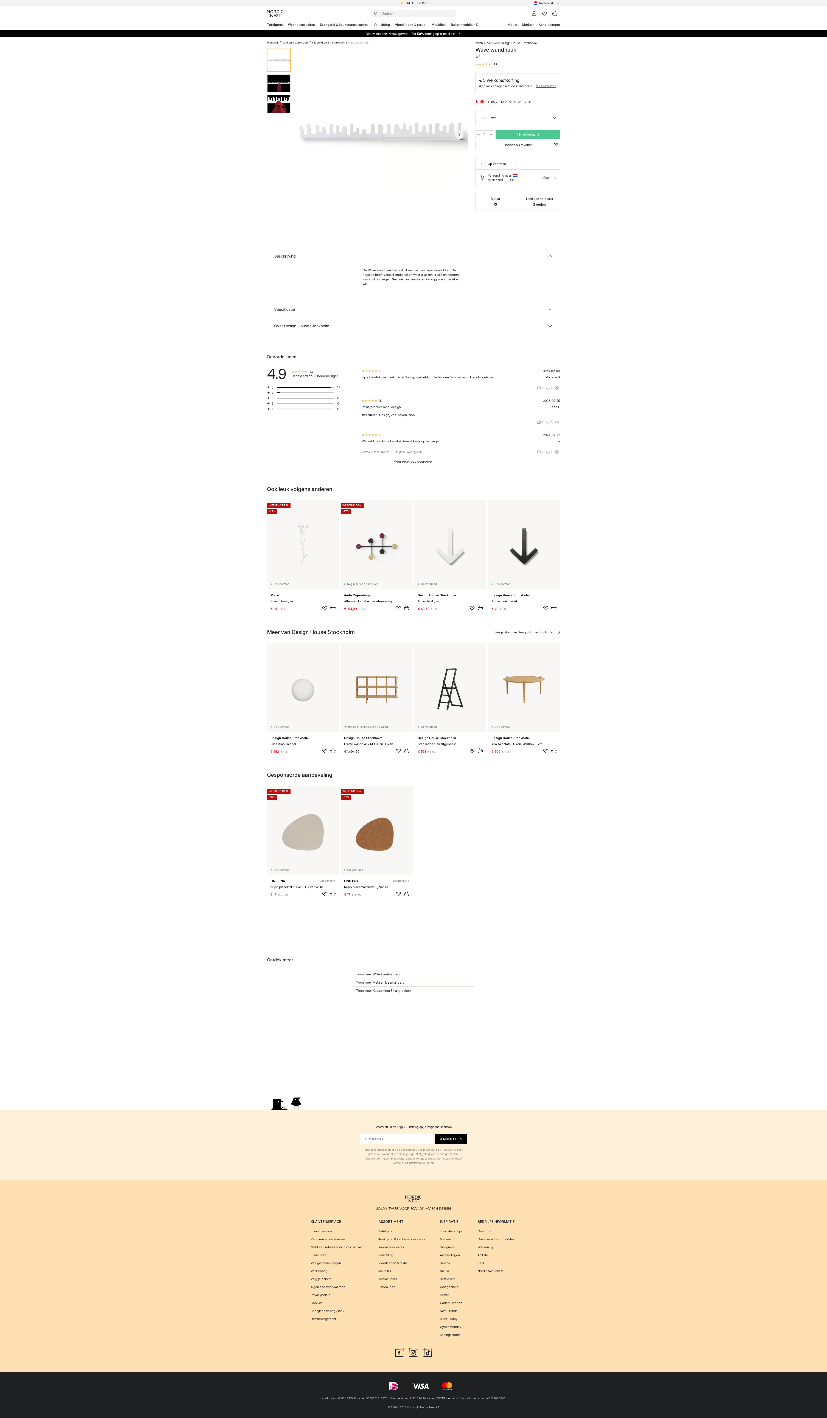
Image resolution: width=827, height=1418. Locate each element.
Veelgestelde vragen (326, 1263)
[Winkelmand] (555, 13)
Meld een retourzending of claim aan (337, 1247)
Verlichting (382, 24)
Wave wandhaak (358, 42)
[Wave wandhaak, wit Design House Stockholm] (382, 134)
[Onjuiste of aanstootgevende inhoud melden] (557, 388)
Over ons (484, 1231)
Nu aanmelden (546, 86)
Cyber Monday (450, 1327)
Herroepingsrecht (323, 1319)
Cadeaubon (386, 1287)
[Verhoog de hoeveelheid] (491, 134)
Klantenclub (319, 1255)
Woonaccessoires (301, 24)
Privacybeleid (320, 1295)
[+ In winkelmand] (333, 608)
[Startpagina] (275, 13)
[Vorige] (305, 135)
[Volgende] (459, 135)
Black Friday (448, 1319)
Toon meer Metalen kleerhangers (380, 982)
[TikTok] (428, 1352)
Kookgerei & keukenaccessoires (344, 24)
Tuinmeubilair (387, 1279)
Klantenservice (321, 1231)
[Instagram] (413, 1352)
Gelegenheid (449, 1287)
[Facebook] (399, 1352)
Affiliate (483, 1255)
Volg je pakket (321, 1279)
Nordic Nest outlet (490, 1271)
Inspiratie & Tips (451, 1231)
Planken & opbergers (295, 42)
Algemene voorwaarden (328, 1287)
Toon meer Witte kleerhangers (378, 974)
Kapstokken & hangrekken (328, 42)
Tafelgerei (275, 24)
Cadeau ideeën (451, 1303)
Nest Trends (448, 1311)
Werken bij (485, 1247)
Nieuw (512, 24)
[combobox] (547, 3)
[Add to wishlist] (324, 608)
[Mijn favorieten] (544, 13)
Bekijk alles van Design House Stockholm (524, 632)
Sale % (445, 1263)
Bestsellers (447, 1279)
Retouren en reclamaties (328, 1239)
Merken (528, 24)
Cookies (317, 1303)
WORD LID (431, 3)
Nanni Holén (484, 43)
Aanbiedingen (549, 24)
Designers (447, 1247)
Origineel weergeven (408, 452)
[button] (487, 64)
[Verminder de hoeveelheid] (479, 134)
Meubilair (439, 24)
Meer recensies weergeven (414, 461)
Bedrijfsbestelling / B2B (327, 1311)
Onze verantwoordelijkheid (497, 1239)
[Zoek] (376, 13)
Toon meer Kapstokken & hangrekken (383, 990)
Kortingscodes (450, 1335)
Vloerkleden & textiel (410, 24)
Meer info (549, 177)
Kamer (444, 1295)
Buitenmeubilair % (464, 24)
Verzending (319, 1271)
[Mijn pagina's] (534, 13)
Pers (481, 1263)
